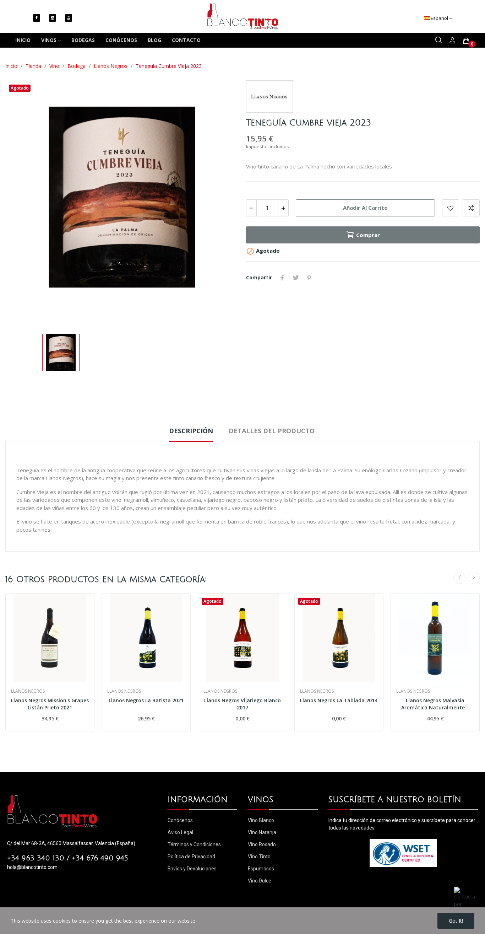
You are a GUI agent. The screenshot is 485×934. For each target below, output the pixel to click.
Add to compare (471, 207)
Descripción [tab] (191, 430)
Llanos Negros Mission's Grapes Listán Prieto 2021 (50, 704)
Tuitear (296, 277)
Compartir (282, 277)
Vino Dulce (259, 881)
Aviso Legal (180, 832)
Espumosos (261, 868)
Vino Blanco (261, 820)
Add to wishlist (450, 207)
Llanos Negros (28, 691)
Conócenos (180, 820)
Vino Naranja (262, 832)
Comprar (368, 234)
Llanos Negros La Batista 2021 (146, 700)
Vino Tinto (259, 856)
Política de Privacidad (191, 856)
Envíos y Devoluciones (192, 868)
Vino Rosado (262, 844)
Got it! (456, 920)
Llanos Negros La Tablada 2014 (338, 700)
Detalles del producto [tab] (272, 430)
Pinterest (309, 277)
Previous (459, 578)
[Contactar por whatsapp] (464, 900)
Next (474, 578)
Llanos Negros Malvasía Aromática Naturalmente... (435, 704)
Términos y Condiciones (194, 844)
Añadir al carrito (365, 207)
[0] (466, 40)
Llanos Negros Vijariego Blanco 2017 (242, 704)
